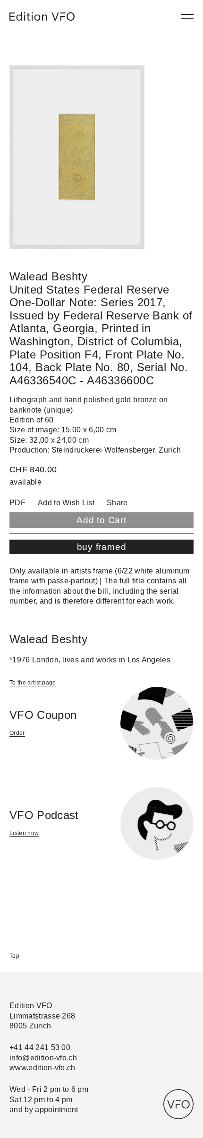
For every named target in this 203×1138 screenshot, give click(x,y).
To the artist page (32, 682)
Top (14, 956)
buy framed (102, 547)
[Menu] (187, 16)
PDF (17, 503)
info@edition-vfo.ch (43, 1058)
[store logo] (42, 16)
